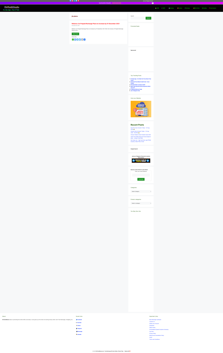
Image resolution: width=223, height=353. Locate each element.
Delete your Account (154, 323)
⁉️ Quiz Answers (212, 8)
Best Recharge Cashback (155, 319)
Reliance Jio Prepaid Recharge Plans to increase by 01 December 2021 (96, 23)
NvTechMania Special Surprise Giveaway (158, 329)
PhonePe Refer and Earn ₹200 (138, 84)
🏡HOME (157, 8)
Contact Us (152, 321)
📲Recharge (187, 8)
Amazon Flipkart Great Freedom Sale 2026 (141, 134)
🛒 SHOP (163, 8)
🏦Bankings (171, 8)
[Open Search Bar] (219, 8)
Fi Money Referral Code (136, 89)
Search (132, 16)
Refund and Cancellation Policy (156, 335)
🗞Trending (204, 8)
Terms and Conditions (154, 339)
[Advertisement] (139, 59)
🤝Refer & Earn (196, 8)
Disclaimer (151, 325)
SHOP (150, 337)
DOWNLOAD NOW (116, 3)
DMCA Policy (152, 327)
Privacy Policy (152, 333)
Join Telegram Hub (135, 90)
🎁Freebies (179, 8)
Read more (75, 33)
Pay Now (151, 331)
